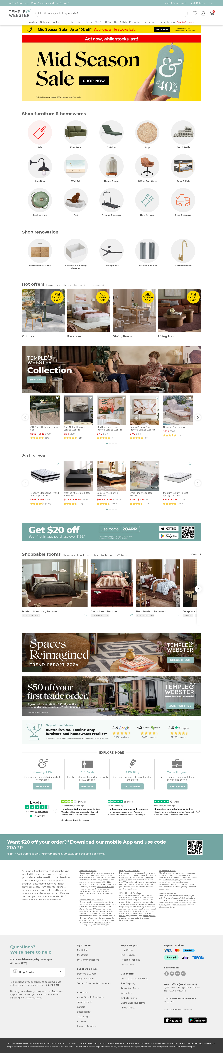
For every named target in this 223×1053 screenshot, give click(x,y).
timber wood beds (108, 884)
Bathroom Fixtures (40, 265)
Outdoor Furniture (167, 870)
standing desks (136, 913)
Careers (81, 1007)
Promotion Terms (130, 988)
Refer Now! (63, 3)
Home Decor (111, 181)
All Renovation (183, 265)
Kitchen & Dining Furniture (91, 900)
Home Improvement (168, 893)
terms (100, 853)
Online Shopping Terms (133, 1002)
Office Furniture (147, 181)
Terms (55, 991)
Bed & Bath (183, 147)
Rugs (147, 147)
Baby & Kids (183, 181)
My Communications (88, 959)
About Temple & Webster (90, 997)
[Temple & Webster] (20, 13)
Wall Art (75, 181)
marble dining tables (99, 911)
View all (196, 554)
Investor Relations (86, 1026)
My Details (82, 950)
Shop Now (42, 786)
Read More (177, 786)
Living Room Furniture (129, 870)
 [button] (25, 417)
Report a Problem (130, 959)
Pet (76, 215)
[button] (107, 443)
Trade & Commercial (175, 3)
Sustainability (84, 1011)
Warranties (126, 993)
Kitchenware (39, 215)
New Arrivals (147, 215)
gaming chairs (149, 915)
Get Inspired (132, 786)
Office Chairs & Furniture (130, 893)
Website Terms (129, 998)
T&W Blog (82, 1016)
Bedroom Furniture (87, 870)
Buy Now (87, 786)
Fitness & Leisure (111, 215)
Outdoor (111, 147)
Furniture (75, 147)
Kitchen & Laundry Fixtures (75, 267)
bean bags (135, 882)
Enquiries (82, 1021)
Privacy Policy (34, 997)
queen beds (96, 882)
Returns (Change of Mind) (134, 978)
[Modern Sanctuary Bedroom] (55, 583)
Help (211, 3)
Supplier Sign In (85, 978)
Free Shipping (183, 215)
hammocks (172, 882)
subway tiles (164, 905)
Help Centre (127, 950)
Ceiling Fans (112, 265)
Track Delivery (197, 3)
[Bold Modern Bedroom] (158, 583)
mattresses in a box (105, 886)
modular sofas (125, 877)
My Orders (82, 955)
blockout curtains (166, 907)
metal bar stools (101, 922)
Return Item (127, 964)
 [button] (197, 417)
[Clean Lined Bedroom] (112, 583)
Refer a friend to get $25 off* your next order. (39, 3)
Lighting (40, 181)
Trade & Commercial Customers (94, 983)
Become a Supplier (87, 973)
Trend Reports (84, 1002)
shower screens (179, 905)
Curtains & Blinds (147, 265)
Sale (39, 147)
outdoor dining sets (171, 880)
